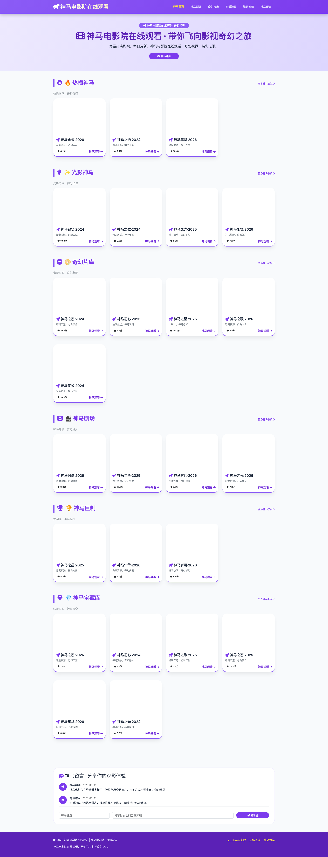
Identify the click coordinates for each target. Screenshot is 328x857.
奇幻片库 (213, 7)
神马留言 (266, 7)
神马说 (254, 815)
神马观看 (94, 151)
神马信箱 (269, 840)
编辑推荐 (248, 7)
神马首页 (178, 6)
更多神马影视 (265, 83)
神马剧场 (195, 7)
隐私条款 (254, 840)
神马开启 (166, 56)
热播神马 (231, 7)
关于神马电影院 (236, 840)
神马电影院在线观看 (84, 6)
